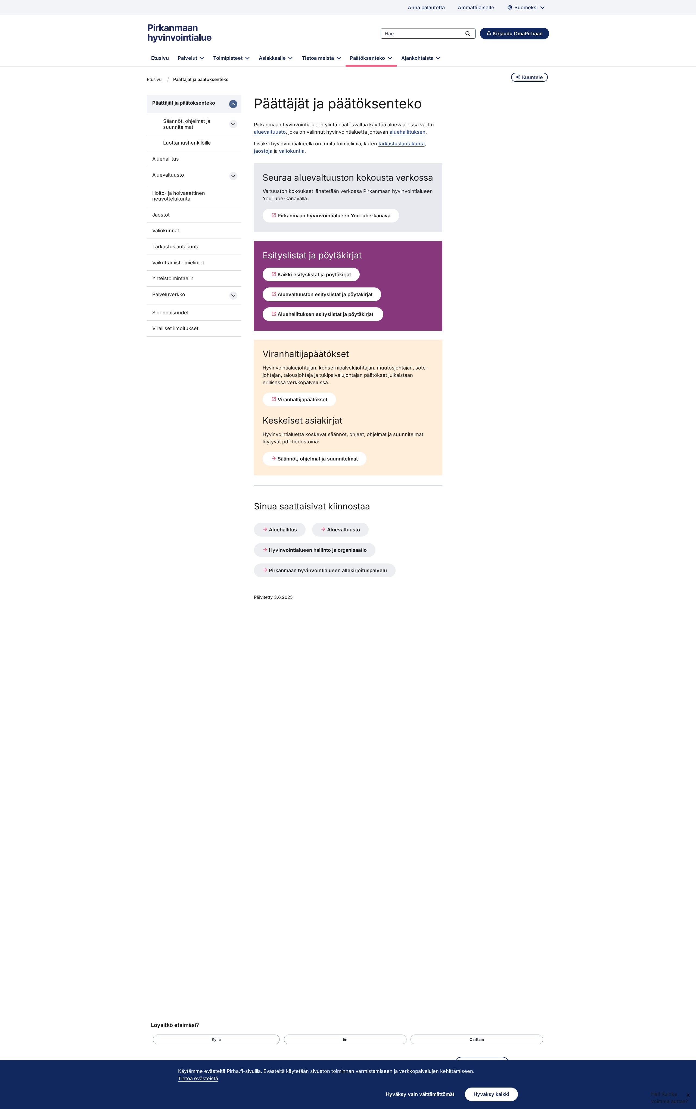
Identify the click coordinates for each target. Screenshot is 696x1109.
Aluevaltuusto (168, 175)
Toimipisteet (228, 58)
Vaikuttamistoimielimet (178, 262)
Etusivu (160, 58)
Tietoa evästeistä (198, 1078)
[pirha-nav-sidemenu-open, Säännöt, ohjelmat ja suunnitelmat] (233, 124)
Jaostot (161, 215)
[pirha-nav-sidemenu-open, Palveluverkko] (233, 296)
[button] (216, 1039)
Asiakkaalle (273, 58)
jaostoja (263, 151)
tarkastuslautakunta (401, 143)
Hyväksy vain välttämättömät (420, 1094)
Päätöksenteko (368, 58)
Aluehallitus (165, 159)
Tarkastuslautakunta (176, 246)
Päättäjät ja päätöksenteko (183, 103)
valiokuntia (291, 151)
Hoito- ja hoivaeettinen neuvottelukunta (178, 196)
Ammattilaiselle (476, 7)
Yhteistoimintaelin (173, 278)
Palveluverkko (168, 294)
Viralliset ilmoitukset (175, 328)
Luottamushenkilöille (187, 143)
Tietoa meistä (318, 58)
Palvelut (188, 58)
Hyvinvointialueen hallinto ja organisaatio (317, 550)
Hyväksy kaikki (491, 1094)
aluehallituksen (407, 132)
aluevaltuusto (270, 132)
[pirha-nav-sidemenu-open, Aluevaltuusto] (233, 176)
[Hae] (468, 33)
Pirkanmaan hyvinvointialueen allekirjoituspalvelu (327, 570)
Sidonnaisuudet (170, 312)
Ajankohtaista (418, 58)
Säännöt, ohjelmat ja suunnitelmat (186, 124)
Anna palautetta (426, 7)
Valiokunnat (165, 230)
